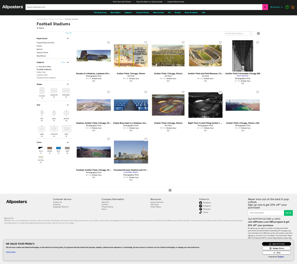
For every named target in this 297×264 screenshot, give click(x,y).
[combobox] (144, 7)
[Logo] (12, 7)
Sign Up (288, 213)
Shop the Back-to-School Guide (149, 2)
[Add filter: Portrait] (42, 90)
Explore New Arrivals (176, 2)
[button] (122, 2)
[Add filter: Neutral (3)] (41, 156)
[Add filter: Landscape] (54, 90)
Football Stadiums (71, 19)
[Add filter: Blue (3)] (58, 147)
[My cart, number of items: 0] (293, 7)
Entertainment (42, 19)
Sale (203, 12)
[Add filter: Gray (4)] (67, 147)
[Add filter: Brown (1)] (50, 147)
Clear (63, 62)
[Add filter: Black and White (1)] (41, 147)
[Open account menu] (282, 7)
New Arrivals (158, 12)
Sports (52, 19)
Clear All (68, 33)
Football (59, 19)
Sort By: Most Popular (234, 33)
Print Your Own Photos (122, 2)
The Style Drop (100, 12)
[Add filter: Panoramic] (66, 90)
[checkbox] (42, 115)
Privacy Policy (11, 252)
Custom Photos (142, 12)
